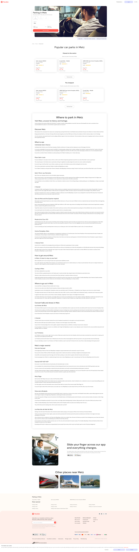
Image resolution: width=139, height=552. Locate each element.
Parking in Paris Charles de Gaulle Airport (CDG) (59, 508)
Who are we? (77, 519)
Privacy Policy (76, 538)
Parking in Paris (34, 506)
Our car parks (77, 523)
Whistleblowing (84, 538)
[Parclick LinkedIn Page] (102, 514)
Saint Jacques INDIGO (55, 499)
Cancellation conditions (51, 538)
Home (33, 43)
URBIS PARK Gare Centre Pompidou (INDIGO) (78, 499)
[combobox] (47, 23)
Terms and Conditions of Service (38, 538)
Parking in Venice (35, 508)
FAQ (94, 521)
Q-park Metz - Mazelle (36, 499)
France (36, 43)
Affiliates (84, 523)
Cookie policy (60, 538)
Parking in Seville (54, 506)
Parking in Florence (73, 506)
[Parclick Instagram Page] (99, 514)
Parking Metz (41, 43)
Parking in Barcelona (73, 504)
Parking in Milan (35, 504)
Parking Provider (86, 521)
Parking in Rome (54, 504)
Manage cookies (68, 538)
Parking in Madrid (92, 504)
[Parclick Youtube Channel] (106, 514)
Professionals (85, 519)
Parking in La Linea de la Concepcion (95, 506)
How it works (77, 521)
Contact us (95, 519)
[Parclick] (5, 2)
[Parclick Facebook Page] (104, 514)
